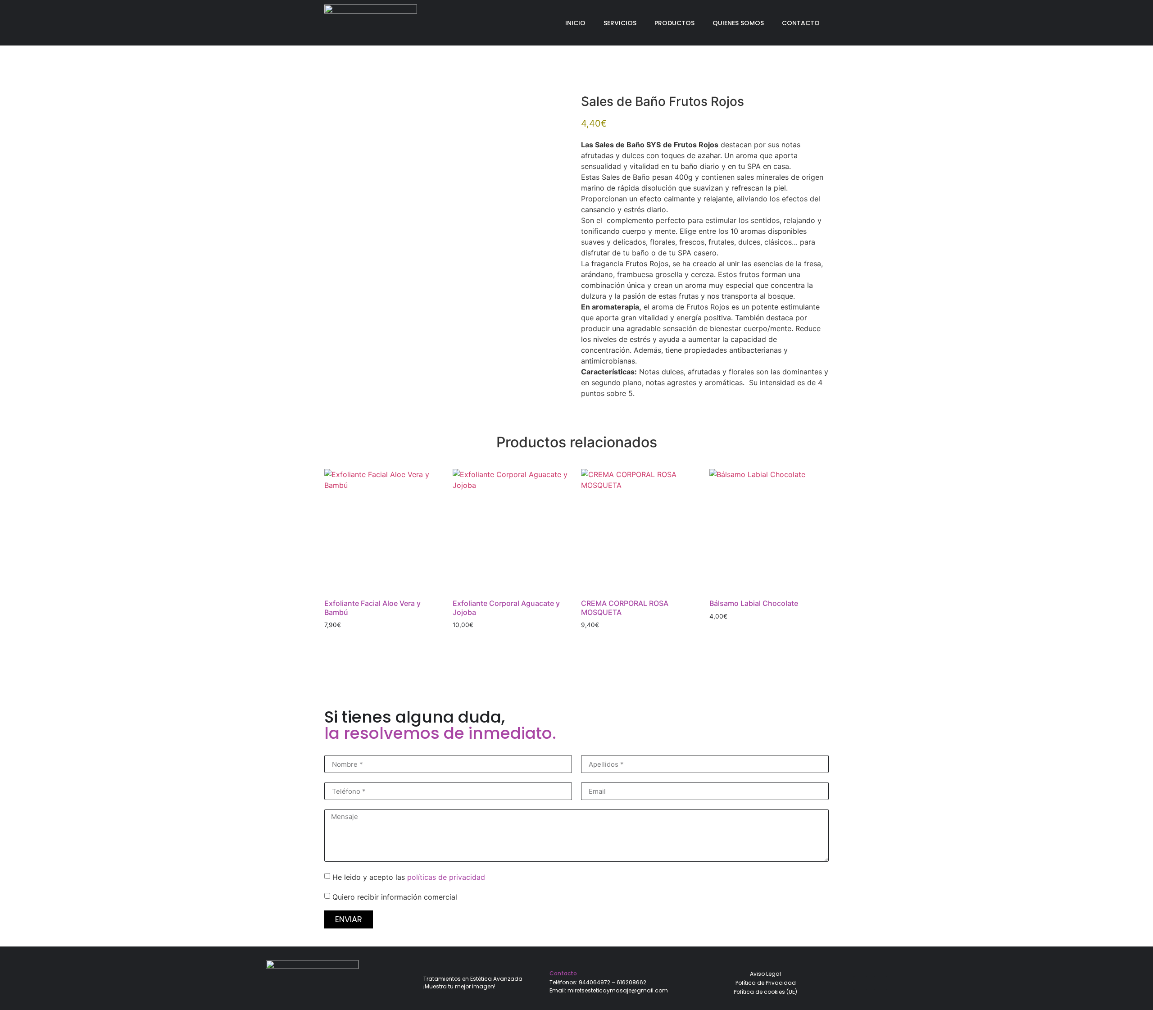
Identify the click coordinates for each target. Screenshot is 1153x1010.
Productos (674, 22)
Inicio (575, 22)
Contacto (801, 22)
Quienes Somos (738, 22)
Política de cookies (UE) (765, 992)
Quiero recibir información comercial (394, 896)
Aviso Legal (765, 974)
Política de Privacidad (765, 983)
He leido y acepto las (408, 877)
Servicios (620, 22)
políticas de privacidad (446, 877)
